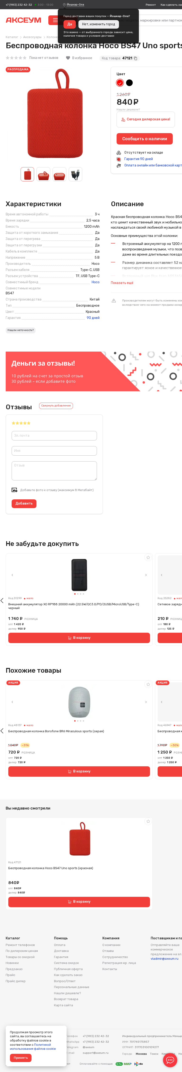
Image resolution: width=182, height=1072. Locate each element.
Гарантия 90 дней (138, 159)
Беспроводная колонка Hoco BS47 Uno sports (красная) (50, 868)
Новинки (12, 963)
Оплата (59, 945)
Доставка (61, 951)
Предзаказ (14, 969)
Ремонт (151, 4)
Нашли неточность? (21, 330)
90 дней (93, 318)
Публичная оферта (68, 969)
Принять (21, 1057)
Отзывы (108, 951)
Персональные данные (71, 987)
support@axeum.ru (96, 1053)
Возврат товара (66, 999)
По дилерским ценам (22, 951)
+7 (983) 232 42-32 (19, 4)
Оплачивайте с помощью (97, 1063)
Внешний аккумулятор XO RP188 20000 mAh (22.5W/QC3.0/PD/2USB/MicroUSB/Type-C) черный (73, 606)
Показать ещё (122, 283)
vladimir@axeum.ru (164, 958)
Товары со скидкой (20, 957)
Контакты (109, 969)
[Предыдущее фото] (12, 575)
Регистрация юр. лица (119, 963)
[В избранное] (148, 557)
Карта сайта (63, 1005)
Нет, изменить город (98, 24)
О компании (111, 945)
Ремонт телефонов (20, 945)
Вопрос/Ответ (65, 981)
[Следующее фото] (146, 575)
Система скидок (66, 963)
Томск (154, 1053)
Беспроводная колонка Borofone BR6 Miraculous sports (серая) (56, 731)
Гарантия (61, 957)
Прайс (10, 975)
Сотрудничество (115, 957)
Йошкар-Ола (75, 4)
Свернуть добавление (56, 405)
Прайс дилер (16, 981)
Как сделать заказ (68, 975)
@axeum (88, 1047)
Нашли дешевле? (128, 109)
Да (69, 24)
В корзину (82, 638)
